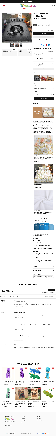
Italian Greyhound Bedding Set (18, 306)
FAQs (22, 422)
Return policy (39, 424)
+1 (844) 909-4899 (8, 425)
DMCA (22, 424)
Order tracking (23, 420)
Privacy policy (39, 418)
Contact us (23, 418)
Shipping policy (39, 422)
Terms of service (39, 420)
